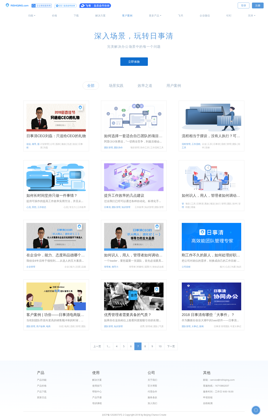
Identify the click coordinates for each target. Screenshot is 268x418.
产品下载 (41, 391)
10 (160, 346)
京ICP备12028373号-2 (113, 414)
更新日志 (41, 397)
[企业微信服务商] (42, 5)
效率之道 (145, 85)
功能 (30, 15)
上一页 (97, 346)
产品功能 (41, 379)
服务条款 (152, 397)
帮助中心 (97, 391)
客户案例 (127, 15)
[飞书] (95, 5)
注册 (257, 5)
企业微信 (205, 15)
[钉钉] (65, 5)
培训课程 (97, 403)
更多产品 (154, 15)
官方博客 (152, 385)
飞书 (180, 15)
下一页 (171, 346)
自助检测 (208, 403)
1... (108, 346)
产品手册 (97, 397)
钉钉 (229, 15)
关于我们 (152, 379)
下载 (76, 15)
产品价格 (41, 385)
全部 (90, 85)
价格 (54, 15)
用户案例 (173, 85)
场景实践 (116, 85)
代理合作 (152, 391)
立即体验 (134, 62)
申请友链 (208, 397)
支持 (250, 15)
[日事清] (17, 5)
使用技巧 (97, 385)
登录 (243, 5)
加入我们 (152, 403)
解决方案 (100, 15)
